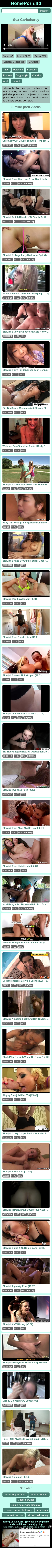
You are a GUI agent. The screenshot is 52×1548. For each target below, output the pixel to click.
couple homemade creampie (26, 1505)
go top (39, 1524)
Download (33, 62)
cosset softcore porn (13, 1515)
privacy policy (34, 1521)
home (5, 1521)
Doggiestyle (22, 75)
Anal (5, 81)
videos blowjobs (26, 1500)
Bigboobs (32, 69)
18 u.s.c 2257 (17, 1521)
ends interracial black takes (18, 1510)
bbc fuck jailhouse (39, 1494)
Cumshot (36, 75)
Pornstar (7, 75)
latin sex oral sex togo (38, 1515)
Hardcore (18, 69)
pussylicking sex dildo (15, 1494)
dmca (31, 1524)
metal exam (42, 1510)
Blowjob (16, 81)
